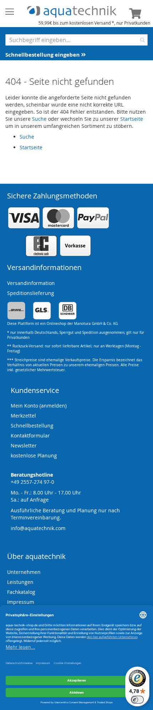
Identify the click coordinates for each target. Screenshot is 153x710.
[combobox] (76, 40)
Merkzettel (23, 415)
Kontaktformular (30, 435)
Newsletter (24, 445)
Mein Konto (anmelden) (39, 405)
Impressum (20, 601)
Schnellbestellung (32, 425)
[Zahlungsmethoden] (58, 255)
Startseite (131, 118)
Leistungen (20, 582)
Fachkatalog (21, 592)
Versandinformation (31, 283)
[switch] (137, 700)
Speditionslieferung (30, 293)
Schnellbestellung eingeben (43, 54)
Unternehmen (24, 572)
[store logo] (72, 12)
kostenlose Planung (34, 455)
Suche (39, 118)
